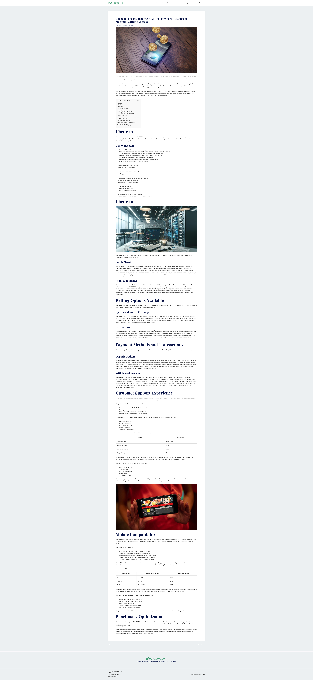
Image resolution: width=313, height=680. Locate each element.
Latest (119, 25)
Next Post (201, 645)
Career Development (168, 3)
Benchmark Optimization (125, 126)
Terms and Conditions (158, 661)
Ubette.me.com (124, 105)
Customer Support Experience (126, 122)
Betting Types (123, 115)
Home (158, 3)
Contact (201, 3)
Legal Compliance (124, 110)
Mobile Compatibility (124, 124)
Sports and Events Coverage (127, 113)
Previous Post (112, 645)
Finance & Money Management (187, 3)
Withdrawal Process (125, 120)
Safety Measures (124, 108)
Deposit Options (124, 118)
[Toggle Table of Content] (137, 100)
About (168, 661)
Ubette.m (120, 103)
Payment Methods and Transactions (128, 117)
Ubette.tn (120, 106)
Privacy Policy (146, 661)
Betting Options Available (125, 112)
